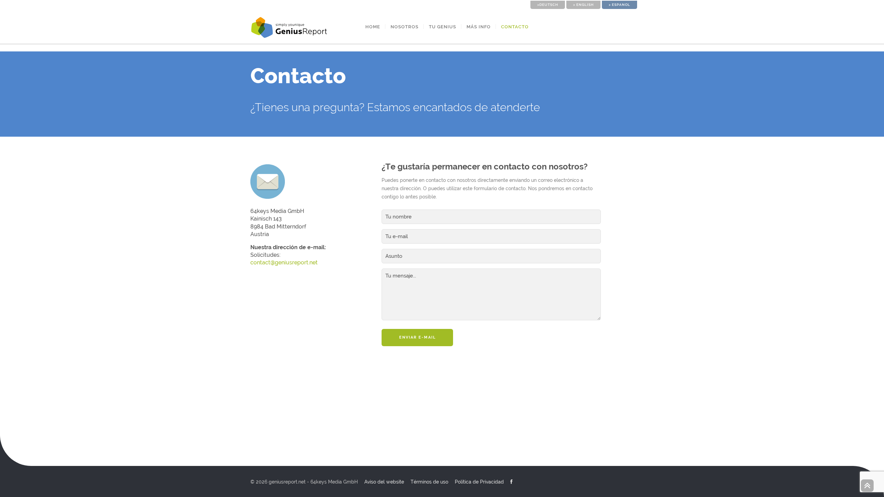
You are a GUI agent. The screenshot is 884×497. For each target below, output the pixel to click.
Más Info (479, 26)
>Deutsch (547, 5)
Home (372, 26)
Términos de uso (429, 482)
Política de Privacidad (479, 482)
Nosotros (405, 26)
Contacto (515, 26)
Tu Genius (442, 26)
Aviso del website (384, 482)
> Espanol (619, 5)
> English (583, 5)
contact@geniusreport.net (284, 262)
